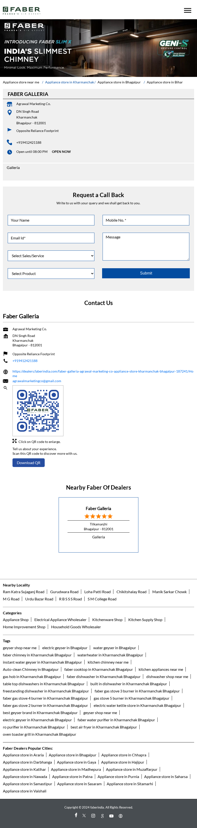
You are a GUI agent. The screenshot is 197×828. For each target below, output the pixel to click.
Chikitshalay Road (132, 591)
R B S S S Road (70, 599)
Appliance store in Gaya (76, 762)
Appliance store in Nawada (25, 776)
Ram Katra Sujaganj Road (23, 591)
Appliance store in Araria (23, 754)
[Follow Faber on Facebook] (75, 816)
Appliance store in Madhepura (76, 769)
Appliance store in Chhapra (123, 754)
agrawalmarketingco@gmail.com (36, 381)
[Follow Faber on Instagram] (93, 816)
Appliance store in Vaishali (24, 790)
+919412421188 (28, 142)
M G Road (11, 599)
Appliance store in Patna (72, 776)
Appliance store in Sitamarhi (130, 783)
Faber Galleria (98, 508)
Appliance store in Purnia (118, 776)
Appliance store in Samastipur (27, 783)
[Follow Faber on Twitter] (84, 816)
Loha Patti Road (97, 591)
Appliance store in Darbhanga (27, 762)
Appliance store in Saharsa (166, 776)
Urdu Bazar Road (39, 599)
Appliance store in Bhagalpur (72, 754)
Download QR (28, 462)
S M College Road (102, 599)
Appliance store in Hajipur (122, 762)
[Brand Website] (121, 816)
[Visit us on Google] (103, 816)
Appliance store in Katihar (24, 769)
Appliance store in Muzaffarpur (131, 769)
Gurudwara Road (64, 591)
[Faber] (22, 10)
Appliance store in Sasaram (79, 783)
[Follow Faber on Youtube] (112, 816)
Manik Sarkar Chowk (169, 591)
